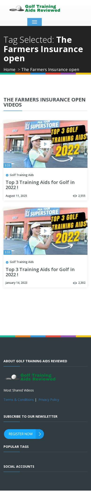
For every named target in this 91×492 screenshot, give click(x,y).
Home (9, 69)
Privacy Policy (48, 399)
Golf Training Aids (22, 175)
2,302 (81, 283)
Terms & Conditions (19, 399)
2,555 (81, 196)
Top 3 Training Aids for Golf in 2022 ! (40, 185)
